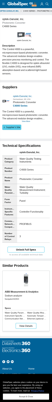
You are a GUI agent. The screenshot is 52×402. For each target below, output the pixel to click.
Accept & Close (26, 396)
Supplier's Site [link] (13, 127)
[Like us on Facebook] (3, 362)
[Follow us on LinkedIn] (12, 362)
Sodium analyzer (13, 295)
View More (26, 121)
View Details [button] (26, 325)
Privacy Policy (37, 391)
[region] (26, 388)
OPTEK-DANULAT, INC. (9, 11)
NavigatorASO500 (12, 299)
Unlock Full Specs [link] (26, 249)
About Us (7, 368)
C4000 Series (20, 106)
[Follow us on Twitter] (8, 362)
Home (31, 368)
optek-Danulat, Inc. (22, 96)
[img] (41, 4)
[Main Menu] (4, 4)
